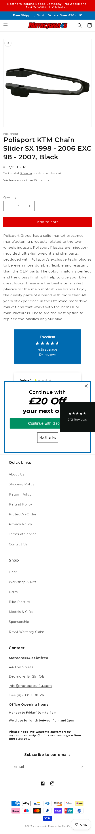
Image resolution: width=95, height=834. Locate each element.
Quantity (9, 197)
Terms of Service (23, 534)
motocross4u (40, 826)
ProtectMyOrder (22, 514)
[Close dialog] (86, 386)
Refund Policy (20, 504)
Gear (13, 572)
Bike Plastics (19, 602)
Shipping (26, 173)
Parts (13, 592)
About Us (16, 474)
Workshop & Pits (22, 582)
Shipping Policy (21, 484)
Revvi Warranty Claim (26, 632)
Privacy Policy (20, 524)
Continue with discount (47, 423)
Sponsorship (19, 622)
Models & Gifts (21, 612)
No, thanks (47, 438)
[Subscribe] (81, 767)
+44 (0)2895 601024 (26, 695)
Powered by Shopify (59, 826)
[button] (5, 25)
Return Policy (20, 494)
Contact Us (18, 544)
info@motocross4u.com (30, 686)
